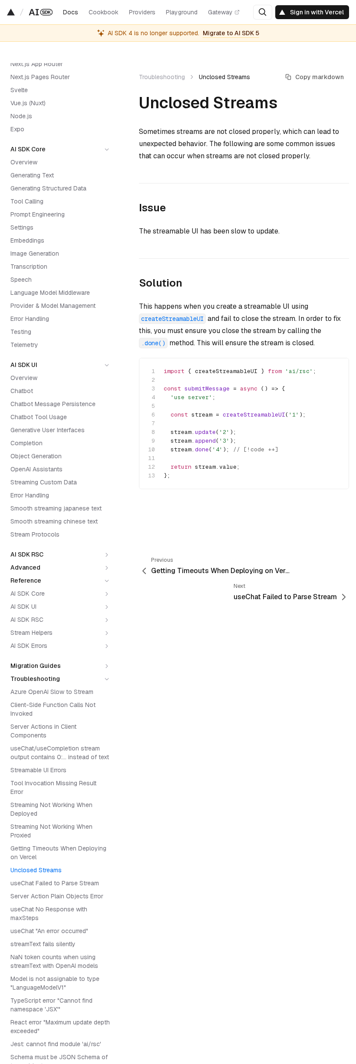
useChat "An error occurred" (49, 931)
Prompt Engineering (37, 214)
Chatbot (21, 391)
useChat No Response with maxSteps (48, 913)
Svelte (19, 90)
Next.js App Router (36, 64)
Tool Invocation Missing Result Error (53, 787)
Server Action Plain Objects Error (56, 896)
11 (151, 458)
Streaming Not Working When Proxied (51, 831)
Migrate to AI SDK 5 (231, 33)
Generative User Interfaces (47, 430)
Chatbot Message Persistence (53, 404)
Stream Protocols (34, 534)
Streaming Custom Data (43, 482)
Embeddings (27, 240)
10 (151, 449)
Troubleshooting (35, 679)
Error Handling (29, 319)
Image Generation (34, 253)
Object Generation (36, 456)
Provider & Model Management (53, 306)
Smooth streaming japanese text (56, 508)
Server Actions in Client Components (43, 731)
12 (151, 466)
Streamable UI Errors (38, 770)
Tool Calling (26, 201)
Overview (23, 162)
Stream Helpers (31, 633)
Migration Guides (35, 666)
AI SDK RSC (26, 554)
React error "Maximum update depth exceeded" (60, 1026)
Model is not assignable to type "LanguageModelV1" (54, 983)
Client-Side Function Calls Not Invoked (53, 709)
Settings (21, 227)
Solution (160, 283)
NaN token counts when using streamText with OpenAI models (54, 961)
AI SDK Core (28, 149)
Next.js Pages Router (40, 77)
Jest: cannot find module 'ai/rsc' (55, 1044)
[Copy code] (335, 372)
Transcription (28, 266)
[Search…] (263, 12)
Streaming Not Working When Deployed (51, 809)
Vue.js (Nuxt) (28, 103)
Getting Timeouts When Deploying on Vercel (58, 852)
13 (151, 475)
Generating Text (32, 175)
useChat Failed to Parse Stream (54, 883)
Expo (17, 129)
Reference (25, 580)
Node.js (21, 116)
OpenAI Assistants (36, 469)
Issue (152, 207)
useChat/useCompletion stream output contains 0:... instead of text (59, 752)
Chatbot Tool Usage (38, 417)
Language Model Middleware (50, 293)
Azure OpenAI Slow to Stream (51, 692)
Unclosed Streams (36, 870)
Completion (26, 443)
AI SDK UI (23, 365)
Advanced (25, 567)
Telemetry (24, 345)
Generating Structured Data (48, 188)
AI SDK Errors (28, 646)
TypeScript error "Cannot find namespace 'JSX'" (51, 1005)
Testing (20, 332)
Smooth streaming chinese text (54, 521)
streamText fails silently (43, 944)
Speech (21, 280)
